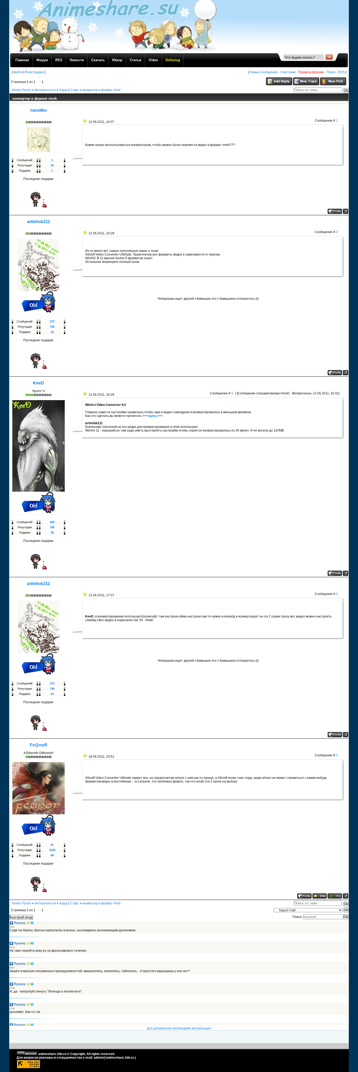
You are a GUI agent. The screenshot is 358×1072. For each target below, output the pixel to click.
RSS (341, 72)
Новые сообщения (264, 72)
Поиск (331, 72)
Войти (18, 72)
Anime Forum (21, 90)
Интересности (45, 90)
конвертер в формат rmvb (101, 90)
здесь (152, 416)
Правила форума (311, 72)
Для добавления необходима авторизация (179, 1028)
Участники (288, 72)
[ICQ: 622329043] (335, 896)
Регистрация (34, 72)
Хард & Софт (69, 90)
